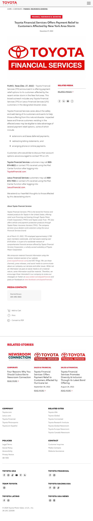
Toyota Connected (55, 419)
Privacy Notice (8, 454)
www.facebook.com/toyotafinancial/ (38, 279)
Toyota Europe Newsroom (58, 429)
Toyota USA (52, 412)
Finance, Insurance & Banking (35, 9)
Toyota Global (54, 415)
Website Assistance (56, 451)
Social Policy (7, 447)
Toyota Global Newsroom (58, 425)
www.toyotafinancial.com (17, 260)
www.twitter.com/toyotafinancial (37, 276)
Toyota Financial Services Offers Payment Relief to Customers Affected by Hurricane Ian (46, 377)
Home (9, 9)
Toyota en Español (9, 425)
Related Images (65, 91)
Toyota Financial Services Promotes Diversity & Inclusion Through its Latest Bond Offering (73, 377)
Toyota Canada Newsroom (59, 432)
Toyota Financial (9, 419)
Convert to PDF (18, 320)
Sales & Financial (42, 367)
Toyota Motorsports (10, 422)
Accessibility (7, 451)
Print (13, 315)
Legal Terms (7, 444)
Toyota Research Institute (58, 422)
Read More (12, 381)
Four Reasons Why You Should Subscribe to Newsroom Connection (19, 374)
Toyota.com (7, 412)
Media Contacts (54, 447)
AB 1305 (5, 458)
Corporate (17, 9)
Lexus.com (6, 415)
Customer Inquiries (56, 444)
